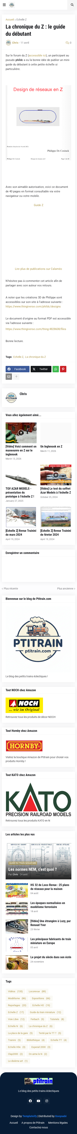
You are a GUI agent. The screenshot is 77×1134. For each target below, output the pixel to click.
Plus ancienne (65, 588)
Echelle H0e (16, 1047)
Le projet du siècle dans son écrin (50, 957)
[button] (4, 5)
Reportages (17, 1005)
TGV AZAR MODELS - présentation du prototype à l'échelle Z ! (20, 492)
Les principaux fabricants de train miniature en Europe (50, 941)
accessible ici (37, 55)
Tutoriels (57, 1019)
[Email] (9, 376)
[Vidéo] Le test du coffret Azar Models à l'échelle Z (55, 490)
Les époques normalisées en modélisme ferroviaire (47, 905)
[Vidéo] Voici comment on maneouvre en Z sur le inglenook (21, 450)
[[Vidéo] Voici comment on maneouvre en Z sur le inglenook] (21, 433)
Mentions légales (58, 1122)
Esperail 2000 (40, 1047)
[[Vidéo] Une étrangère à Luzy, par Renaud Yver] (17, 926)
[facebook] (30, 1101)
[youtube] (38, 1101)
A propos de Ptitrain (32, 1122)
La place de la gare (20, 1033)
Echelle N (15, 1026)
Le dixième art (18, 1061)
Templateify (29, 1116)
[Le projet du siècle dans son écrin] (17, 962)
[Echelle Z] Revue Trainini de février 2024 (55, 532)
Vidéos (15, 991)
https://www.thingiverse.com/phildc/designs (33, 306)
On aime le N (38, 1054)
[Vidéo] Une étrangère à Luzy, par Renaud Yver (50, 923)
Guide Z (38, 205)
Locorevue (37, 991)
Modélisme (17, 998)
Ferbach (37, 1019)
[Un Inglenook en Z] (55, 433)
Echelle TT (59, 1040)
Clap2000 (15, 1054)
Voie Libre (16, 1019)
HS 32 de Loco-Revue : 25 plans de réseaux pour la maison (49, 887)
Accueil (10, 19)
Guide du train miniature (45, 1012)
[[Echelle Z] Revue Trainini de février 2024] (55, 517)
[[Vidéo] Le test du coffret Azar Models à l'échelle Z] (55, 475)
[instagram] (47, 1101)
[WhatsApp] (56, 369)
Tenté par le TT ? (50, 1033)
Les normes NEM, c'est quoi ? (32, 869)
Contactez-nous (38, 1127)
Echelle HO (41, 1005)
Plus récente (11, 588)
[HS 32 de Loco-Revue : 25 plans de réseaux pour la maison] (17, 890)
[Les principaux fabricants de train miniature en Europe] (17, 944)
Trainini (14, 1040)
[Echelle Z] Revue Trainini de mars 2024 (21, 532)
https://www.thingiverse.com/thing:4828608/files (36, 329)
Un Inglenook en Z (51, 446)
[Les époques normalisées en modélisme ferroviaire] (17, 908)
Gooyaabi (61, 1116)
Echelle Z (21, 19)
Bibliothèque (36, 1040)
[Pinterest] (63, 369)
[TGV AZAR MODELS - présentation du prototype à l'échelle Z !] (21, 475)
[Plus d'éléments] (16, 376)
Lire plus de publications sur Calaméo (38, 269)
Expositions (41, 998)
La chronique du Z (35, 357)
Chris (23, 394)
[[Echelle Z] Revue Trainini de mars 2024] (21, 517)
